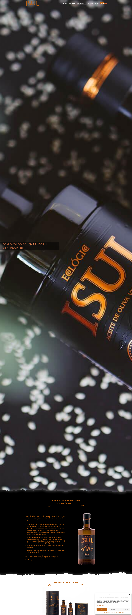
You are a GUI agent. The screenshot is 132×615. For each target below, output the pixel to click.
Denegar (113, 609)
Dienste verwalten (100, 605)
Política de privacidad (115, 612)
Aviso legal (121, 612)
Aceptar (102, 609)
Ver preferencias (124, 609)
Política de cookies (106, 612)
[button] (129, 595)
